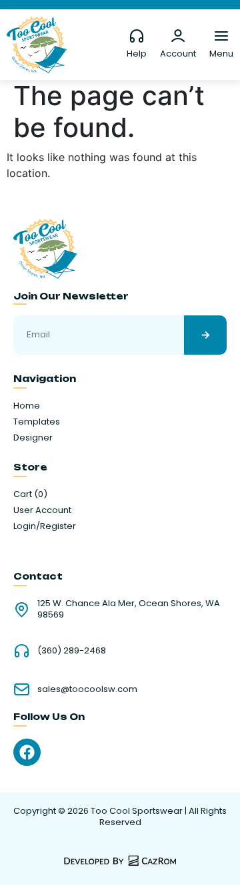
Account (178, 53)
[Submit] (205, 335)
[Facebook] (27, 752)
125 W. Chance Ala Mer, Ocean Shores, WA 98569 (128, 609)
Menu (221, 53)
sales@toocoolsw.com (87, 689)
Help (137, 53)
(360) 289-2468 (71, 650)
